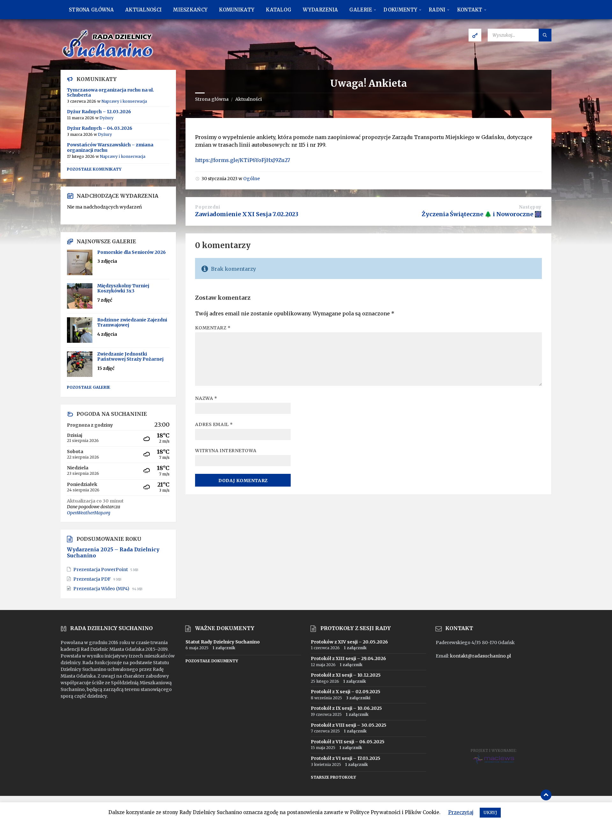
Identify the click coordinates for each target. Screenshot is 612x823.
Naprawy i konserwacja (124, 101)
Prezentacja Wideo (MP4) (101, 589)
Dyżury (106, 117)
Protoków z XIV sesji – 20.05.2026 (349, 642)
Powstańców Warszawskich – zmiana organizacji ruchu (110, 147)
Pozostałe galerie (88, 387)
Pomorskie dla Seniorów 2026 (131, 252)
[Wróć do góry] (546, 795)
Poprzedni (207, 207)
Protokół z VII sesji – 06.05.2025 (347, 742)
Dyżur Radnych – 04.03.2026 (99, 128)
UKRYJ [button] (490, 812)
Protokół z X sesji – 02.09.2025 (345, 691)
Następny (530, 207)
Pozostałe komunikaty (94, 169)
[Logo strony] (108, 57)
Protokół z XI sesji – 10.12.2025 (346, 675)
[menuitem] (91, 9)
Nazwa (206, 398)
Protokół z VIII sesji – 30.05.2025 (348, 725)
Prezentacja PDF (92, 579)
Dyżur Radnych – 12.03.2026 (99, 111)
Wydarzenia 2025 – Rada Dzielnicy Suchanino (113, 553)
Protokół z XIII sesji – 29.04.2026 (348, 658)
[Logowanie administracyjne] (475, 35)
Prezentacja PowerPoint (101, 569)
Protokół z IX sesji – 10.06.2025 (346, 708)
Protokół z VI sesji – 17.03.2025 (345, 758)
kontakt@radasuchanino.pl (480, 656)
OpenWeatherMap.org (88, 513)
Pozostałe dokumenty (212, 660)
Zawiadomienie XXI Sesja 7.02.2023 (246, 214)
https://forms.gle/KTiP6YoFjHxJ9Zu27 (242, 160)
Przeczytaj (460, 812)
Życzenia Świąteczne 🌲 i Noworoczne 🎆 (482, 214)
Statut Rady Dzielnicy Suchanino (223, 642)
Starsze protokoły (333, 777)
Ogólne (251, 178)
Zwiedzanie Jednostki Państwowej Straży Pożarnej (130, 356)
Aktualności (248, 99)
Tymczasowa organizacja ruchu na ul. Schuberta (110, 92)
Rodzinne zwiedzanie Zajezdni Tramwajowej (132, 322)
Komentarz (212, 328)
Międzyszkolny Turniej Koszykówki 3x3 (123, 288)
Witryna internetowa (225, 450)
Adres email (214, 424)
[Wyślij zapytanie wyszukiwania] (545, 35)
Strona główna (212, 99)
